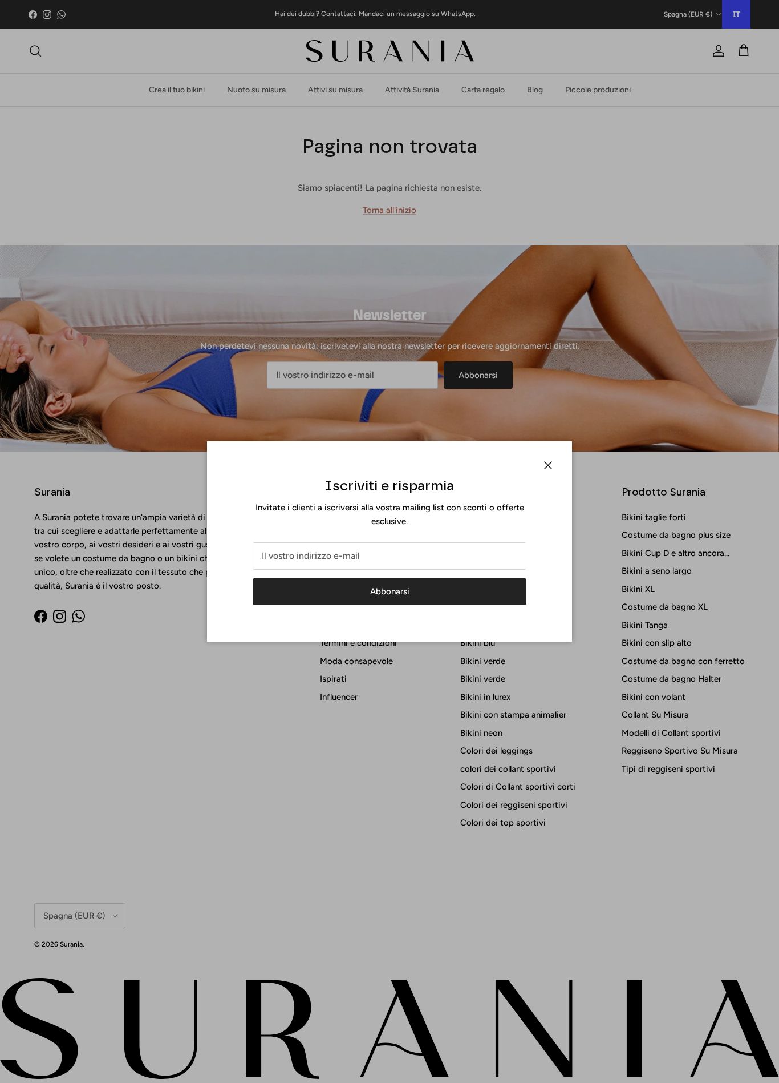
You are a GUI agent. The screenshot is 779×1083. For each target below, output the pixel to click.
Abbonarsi (389, 591)
